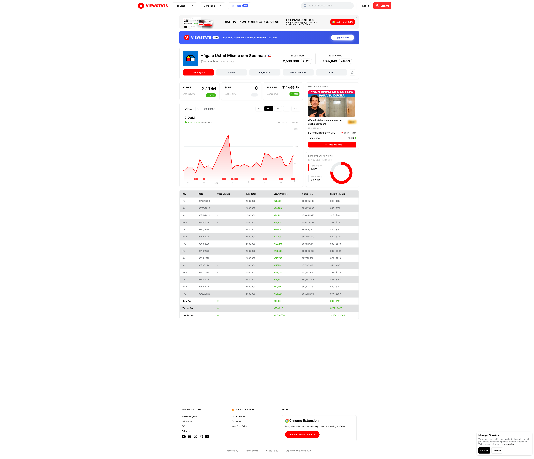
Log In (365, 5)
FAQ (183, 426)
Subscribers (206, 109)
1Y (287, 108)
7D (259, 108)
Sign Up (385, 5)
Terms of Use (252, 451)
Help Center (187, 421)
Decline (497, 450)
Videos (231, 72)
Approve (484, 450)
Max (296, 108)
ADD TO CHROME (345, 22)
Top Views (236, 421)
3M (278, 108)
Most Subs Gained (240, 426)
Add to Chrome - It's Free (302, 434)
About (331, 72)
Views (189, 109)
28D (269, 108)
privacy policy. (507, 444)
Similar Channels (298, 72)
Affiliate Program (189, 416)
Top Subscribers (239, 416)
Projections (264, 72)
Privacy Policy (271, 451)
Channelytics (198, 72)
